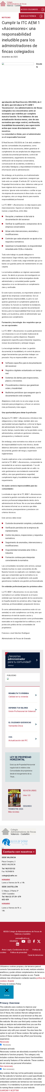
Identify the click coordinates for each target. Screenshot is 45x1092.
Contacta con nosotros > (19, 851)
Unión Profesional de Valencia (22, 711)
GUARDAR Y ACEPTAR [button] (9, 1090)
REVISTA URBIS (29, 790)
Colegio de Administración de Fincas (13, 3)
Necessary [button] (4, 1042)
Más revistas (13, 812)
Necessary (7, 1045)
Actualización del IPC (18, 740)
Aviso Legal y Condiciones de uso (15, 950)
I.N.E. (11, 737)
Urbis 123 (26, 795)
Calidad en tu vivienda (18, 696)
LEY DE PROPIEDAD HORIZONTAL (20, 758)
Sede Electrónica (28, 16)
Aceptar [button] (11, 981)
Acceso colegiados (29, 9)
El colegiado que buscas (20, 722)
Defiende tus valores (18, 708)
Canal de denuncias (35, 955)
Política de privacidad (18, 952)
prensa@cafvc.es (22, 938)
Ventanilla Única (16, 726)
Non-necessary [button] (6, 1066)
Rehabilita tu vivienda (19, 693)
